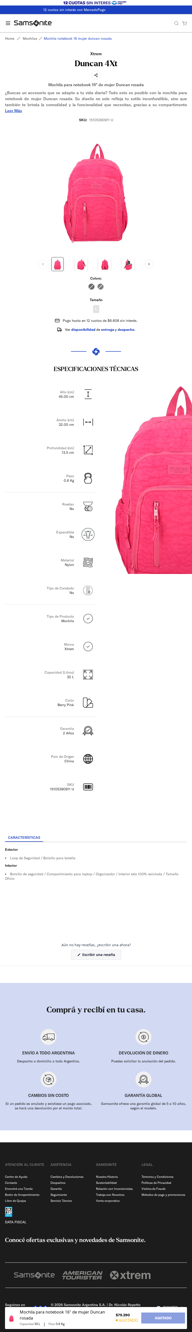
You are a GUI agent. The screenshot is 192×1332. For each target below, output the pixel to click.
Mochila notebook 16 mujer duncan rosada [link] (78, 38)
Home (9, 38)
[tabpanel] (96, 887)
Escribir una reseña (101, 956)
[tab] (24, 838)
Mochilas (30, 38)
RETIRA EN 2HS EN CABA (96, 9)
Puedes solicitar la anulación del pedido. (143, 1061)
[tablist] (96, 838)
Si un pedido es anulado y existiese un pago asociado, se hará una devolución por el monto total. (49, 1105)
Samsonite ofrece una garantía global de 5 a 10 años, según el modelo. (143, 1105)
